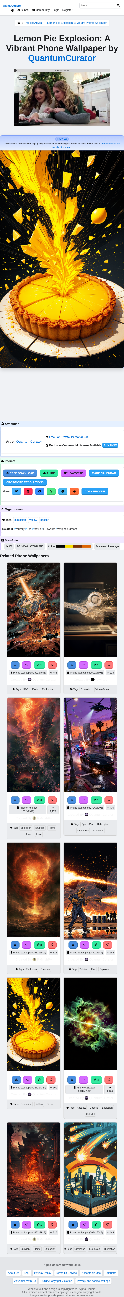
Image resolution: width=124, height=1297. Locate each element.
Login (56, 9)
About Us (13, 1272)
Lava (39, 834)
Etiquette (111, 1272)
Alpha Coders (12, 5)
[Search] (118, 5)
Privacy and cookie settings (93, 1280)
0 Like (50, 473)
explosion (20, 519)
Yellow (39, 1104)
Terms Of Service (66, 1272)
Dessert (51, 1104)
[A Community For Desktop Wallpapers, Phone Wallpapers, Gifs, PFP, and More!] (19, 22)
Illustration (109, 1249)
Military (19, 528)
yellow (33, 519)
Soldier (83, 969)
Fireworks (49, 528)
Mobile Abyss (34, 22)
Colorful (90, 1114)
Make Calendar (104, 473)
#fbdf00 (69, 546)
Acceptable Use (91, 1272)
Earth (35, 689)
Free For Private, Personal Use (68, 437)
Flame (52, 828)
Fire (28, 528)
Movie (37, 528)
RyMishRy (44, 818)
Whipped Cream (66, 528)
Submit (24, 9)
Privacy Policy (42, 1272)
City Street (83, 830)
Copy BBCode (95, 491)
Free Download (21, 473)
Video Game (102, 689)
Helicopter (102, 824)
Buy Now (110, 445)
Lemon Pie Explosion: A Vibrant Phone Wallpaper (77, 22)
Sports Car (87, 824)
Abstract (81, 1107)
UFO (25, 689)
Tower (29, 834)
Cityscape (79, 1249)
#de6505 (86, 546)
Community (42, 9)
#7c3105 (77, 546)
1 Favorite (75, 473)
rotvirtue (101, 679)
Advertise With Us (25, 1280)
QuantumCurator (62, 58)
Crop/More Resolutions (25, 482)
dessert (44, 519)
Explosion (47, 689)
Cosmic (94, 1107)
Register (67, 9)
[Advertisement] (62, 394)
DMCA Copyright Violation (56, 1280)
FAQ (26, 1272)
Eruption (39, 828)
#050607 (60, 546)
